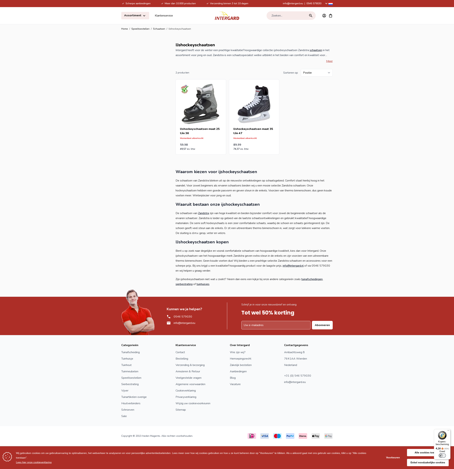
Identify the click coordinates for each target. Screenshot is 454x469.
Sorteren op (290, 73)
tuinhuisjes (202, 284)
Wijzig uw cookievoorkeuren (193, 403)
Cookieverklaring (186, 391)
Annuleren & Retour (188, 371)
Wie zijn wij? (237, 352)
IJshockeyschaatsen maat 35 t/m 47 (253, 131)
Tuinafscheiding (130, 352)
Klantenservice (164, 16)
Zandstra (203, 213)
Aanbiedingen (238, 371)
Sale (124, 416)
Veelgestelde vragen (188, 378)
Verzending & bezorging (190, 365)
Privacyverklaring (186, 397)
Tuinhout (126, 365)
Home (124, 29)
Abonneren (322, 325)
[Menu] (448, 431)
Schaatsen (159, 29)
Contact (180, 352)
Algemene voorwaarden (190, 384)
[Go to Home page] (227, 15)
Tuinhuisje (127, 359)
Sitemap (181, 410)
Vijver (124, 391)
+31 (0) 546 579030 (297, 376)
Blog (233, 378)
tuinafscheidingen (312, 279)
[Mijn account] (324, 15)
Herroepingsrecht (240, 359)
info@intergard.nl (293, 266)
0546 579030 (313, 3)
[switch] (442, 455)
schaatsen (316, 50)
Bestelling (182, 359)
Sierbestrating (130, 384)
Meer (329, 61)
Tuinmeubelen (129, 371)
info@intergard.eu (293, 3)
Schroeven (127, 410)
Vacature (235, 384)
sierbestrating (184, 284)
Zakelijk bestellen (241, 365)
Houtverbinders (130, 403)
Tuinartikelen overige (134, 397)
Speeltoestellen (140, 29)
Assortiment (133, 15)
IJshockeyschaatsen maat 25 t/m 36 (200, 131)
